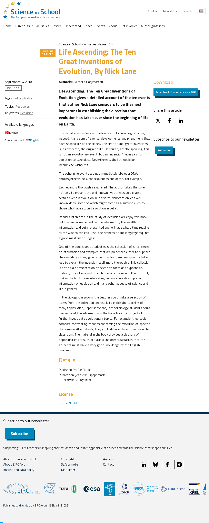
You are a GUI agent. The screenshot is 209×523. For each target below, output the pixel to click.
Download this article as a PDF (176, 92)
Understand (73, 25)
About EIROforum (15, 464)
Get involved (129, 25)
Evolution (26, 112)
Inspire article (47, 52)
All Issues (42, 25)
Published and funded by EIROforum (25, 505)
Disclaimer (68, 469)
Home (7, 25)
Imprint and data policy (18, 469)
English (13, 132)
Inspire (57, 25)
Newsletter (171, 11)
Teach (88, 25)
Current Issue (24, 25)
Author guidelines (153, 25)
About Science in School (19, 459)
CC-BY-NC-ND (68, 403)
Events (100, 25)
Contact (153, 11)
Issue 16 (104, 44)
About (113, 25)
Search (187, 11)
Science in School (70, 44)
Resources (22, 106)
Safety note (69, 464)
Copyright (67, 459)
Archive (108, 459)
